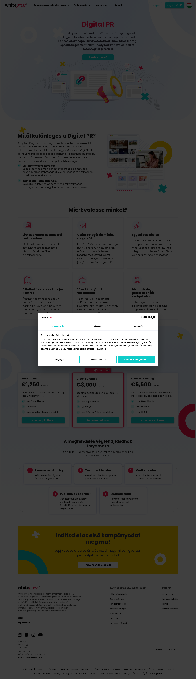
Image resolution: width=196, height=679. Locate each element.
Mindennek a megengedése (136, 359)
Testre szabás (96, 359)
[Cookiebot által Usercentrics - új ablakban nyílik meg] (143, 318)
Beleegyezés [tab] (58, 326)
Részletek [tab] (98, 326)
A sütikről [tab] (138, 326)
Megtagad (59, 359)
